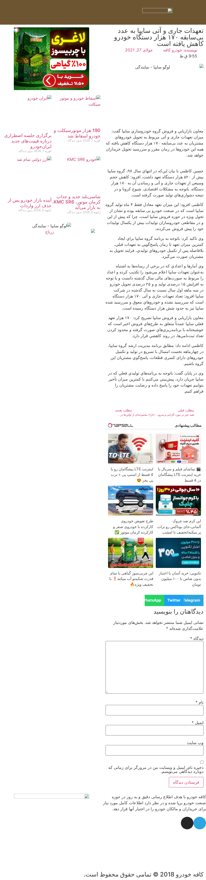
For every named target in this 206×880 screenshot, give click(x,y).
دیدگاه (196, 638)
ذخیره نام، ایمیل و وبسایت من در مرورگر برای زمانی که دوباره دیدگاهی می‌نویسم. (155, 769)
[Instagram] (49, 12)
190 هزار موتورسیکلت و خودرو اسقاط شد (77, 133)
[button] (103, 12)
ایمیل (197, 722)
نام (199, 702)
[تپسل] (16, 29)
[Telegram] (59, 12)
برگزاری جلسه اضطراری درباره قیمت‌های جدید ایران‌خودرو (28, 141)
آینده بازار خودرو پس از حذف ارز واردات (30, 202)
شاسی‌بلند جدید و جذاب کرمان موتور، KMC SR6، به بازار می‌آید (76, 202)
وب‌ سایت (195, 743)
